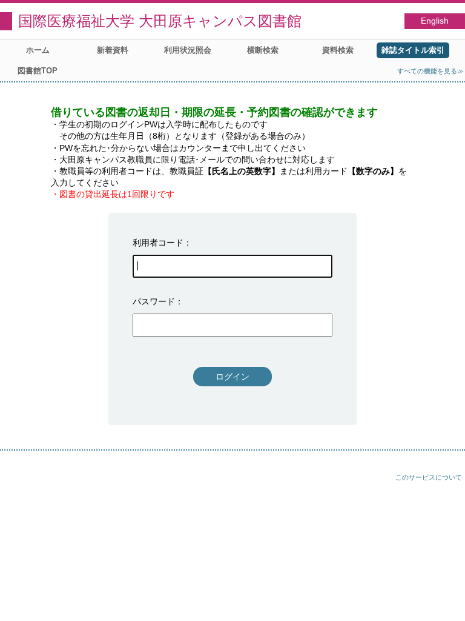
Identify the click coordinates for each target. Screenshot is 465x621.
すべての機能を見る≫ (430, 71)
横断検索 (263, 50)
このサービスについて (428, 477)
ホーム (38, 50)
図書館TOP (38, 70)
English (435, 20)
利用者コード (158, 242)
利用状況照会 (187, 50)
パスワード (154, 301)
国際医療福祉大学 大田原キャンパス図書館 (160, 21)
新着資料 (112, 50)
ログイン (232, 376)
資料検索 (338, 50)
